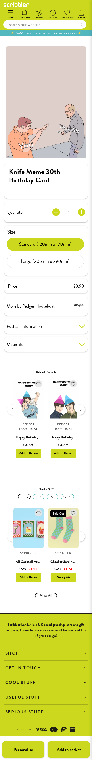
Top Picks (67, 496)
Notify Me (63, 577)
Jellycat (52, 496)
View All (46, 595)
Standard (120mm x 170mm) (45, 244)
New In (39, 496)
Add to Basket (28, 577)
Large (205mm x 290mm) (45, 261)
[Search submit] (80, 24)
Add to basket (69, 749)
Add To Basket (28, 453)
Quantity (15, 212)
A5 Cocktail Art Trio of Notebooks (40, 561)
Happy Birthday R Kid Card (35, 437)
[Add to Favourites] (38, 384)
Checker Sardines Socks (67, 561)
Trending (24, 496)
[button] (46, 653)
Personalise (23, 749)
